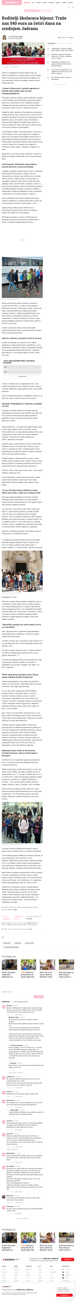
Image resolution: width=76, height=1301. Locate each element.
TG (4, 1122)
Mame (27, 1280)
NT (4, 1167)
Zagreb (4, 1278)
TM (4, 1207)
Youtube (67, 1272)
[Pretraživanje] (72, 8)
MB (4, 1007)
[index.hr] (12, 2)
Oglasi (58, 2)
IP (3, 1135)
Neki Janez (9, 1195)
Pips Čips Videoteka (17, 1045)
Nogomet (16, 1269)
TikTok (67, 1278)
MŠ (4, 1154)
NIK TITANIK (10, 1166)
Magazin (29, 1266)
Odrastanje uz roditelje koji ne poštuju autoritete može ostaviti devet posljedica (61, 64)
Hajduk (16, 1275)
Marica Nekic (14, 1110)
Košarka (16, 1280)
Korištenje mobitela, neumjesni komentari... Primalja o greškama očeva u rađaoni (61, 56)
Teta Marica (10, 1206)
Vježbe (40, 1278)
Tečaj (51, 1269)
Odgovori (40, 1280)
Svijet (3, 1269)
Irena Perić (9, 1133)
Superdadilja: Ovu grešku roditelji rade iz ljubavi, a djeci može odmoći (62, 49)
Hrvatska (4, 1272)
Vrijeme (52, 1278)
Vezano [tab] (69, 43)
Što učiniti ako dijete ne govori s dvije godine (61, 78)
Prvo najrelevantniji (20, 1001)
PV (9, 1045)
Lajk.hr (40, 1275)
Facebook (67, 1269)
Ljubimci (28, 1275)
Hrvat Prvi (9, 1091)
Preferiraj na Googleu (66, 37)
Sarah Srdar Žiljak (17, 36)
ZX (4, 1078)
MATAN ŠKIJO (10, 1153)
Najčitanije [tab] (61, 43)
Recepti (40, 1272)
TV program (53, 1272)
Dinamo (16, 1272)
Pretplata (27, 2)
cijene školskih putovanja (10, 947)
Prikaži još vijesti (60, 84)
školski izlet (6, 943)
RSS (51, 1280)
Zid (33, 2)
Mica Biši (9, 1005)
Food (27, 1278)
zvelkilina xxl (10, 1076)
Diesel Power (10, 1100)
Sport (45, 2)
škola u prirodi (28, 943)
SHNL (15, 1278)
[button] (4, 964)
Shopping (28, 1269)
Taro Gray (9, 1121)
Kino (51, 1275)
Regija (3, 1275)
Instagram (68, 1275)
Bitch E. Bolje (15, 1017)
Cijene (64, 2)
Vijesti (38, 2)
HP (4, 1093)
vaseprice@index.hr (10, 93)
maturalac (17, 943)
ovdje (9, 925)
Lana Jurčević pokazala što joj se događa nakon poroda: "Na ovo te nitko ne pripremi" (61, 71)
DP (4, 1101)
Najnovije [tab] (51, 43)
